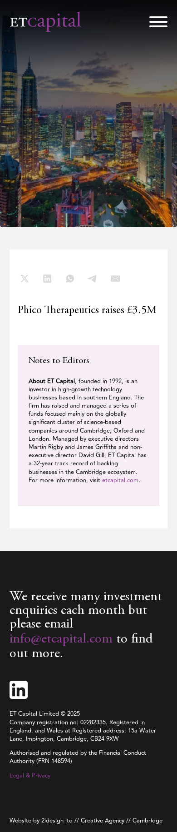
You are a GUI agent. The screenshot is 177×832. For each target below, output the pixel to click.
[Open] (158, 21)
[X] (24, 278)
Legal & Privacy (30, 775)
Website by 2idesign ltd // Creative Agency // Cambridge (86, 821)
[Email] (115, 278)
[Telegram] (92, 278)
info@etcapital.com (61, 639)
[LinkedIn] (47, 278)
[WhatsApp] (70, 278)
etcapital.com (119, 480)
